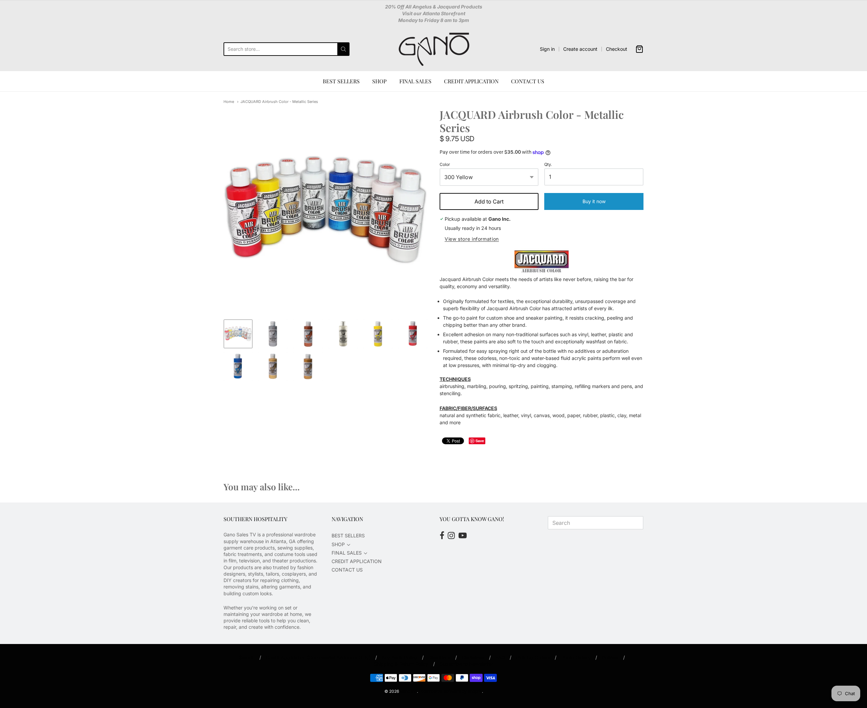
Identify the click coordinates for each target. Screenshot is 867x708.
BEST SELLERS (341, 81)
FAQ (500, 657)
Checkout (616, 49)
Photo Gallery (576, 657)
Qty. (548, 164)
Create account (580, 49)
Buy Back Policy (399, 657)
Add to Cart (489, 201)
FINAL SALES (415, 81)
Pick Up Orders (533, 657)
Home (229, 101)
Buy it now (594, 201)
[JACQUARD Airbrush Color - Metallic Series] (238, 333)
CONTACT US (527, 81)
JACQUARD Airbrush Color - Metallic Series (279, 101)
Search (247, 657)
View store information (472, 239)
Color (445, 164)
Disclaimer (473, 657)
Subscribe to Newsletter (466, 664)
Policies (610, 657)
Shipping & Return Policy (401, 664)
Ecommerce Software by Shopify (450, 691)
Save (479, 440)
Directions (439, 657)
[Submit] (343, 49)
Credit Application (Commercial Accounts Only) (318, 657)
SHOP (379, 81)
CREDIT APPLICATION (471, 81)
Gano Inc (408, 691)
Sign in (547, 49)
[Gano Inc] (433, 49)
